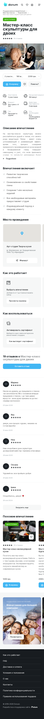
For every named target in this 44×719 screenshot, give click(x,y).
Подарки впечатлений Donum (14, 11)
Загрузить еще (22, 507)
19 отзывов (18, 38)
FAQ (5, 661)
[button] (21, 66)
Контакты (7, 685)
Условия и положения (13, 673)
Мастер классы (9, 13)
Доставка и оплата (12, 667)
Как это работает (11, 655)
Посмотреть (16, 637)
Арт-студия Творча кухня (19, 246)
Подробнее (11, 158)
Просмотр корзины (17, 301)
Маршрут (23, 260)
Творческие (22, 13)
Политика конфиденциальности (19, 690)
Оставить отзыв (22, 366)
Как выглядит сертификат (21, 341)
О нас (5, 679)
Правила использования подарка (19, 696)
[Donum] (11, 4)
